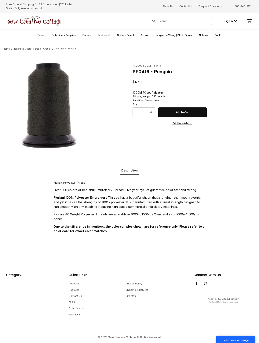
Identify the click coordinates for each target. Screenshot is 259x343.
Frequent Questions (210, 6)
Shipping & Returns (137, 289)
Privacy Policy (134, 283)
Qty (135, 104)
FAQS (72, 302)
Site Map (131, 295)
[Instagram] (205, 283)
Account (74, 289)
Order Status (76, 308)
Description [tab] (129, 170)
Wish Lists (75, 314)
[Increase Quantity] (151, 112)
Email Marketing (219, 302)
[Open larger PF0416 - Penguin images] (49, 105)
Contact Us (185, 6)
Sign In (228, 21)
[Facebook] (197, 283)
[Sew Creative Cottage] (34, 20)
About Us (168, 6)
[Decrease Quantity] (136, 112)
